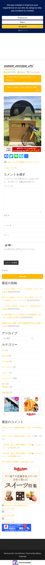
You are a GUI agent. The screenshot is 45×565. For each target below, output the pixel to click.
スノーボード (7, 367)
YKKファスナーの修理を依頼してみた (16, 427)
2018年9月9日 (11, 72)
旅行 (3, 384)
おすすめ (5, 361)
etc (3, 350)
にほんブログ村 (10, 168)
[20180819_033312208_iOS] (22, 121)
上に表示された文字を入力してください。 (20, 249)
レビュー (5, 372)
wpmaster (25, 462)
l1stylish (22, 72)
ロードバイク (7, 378)
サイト (6, 235)
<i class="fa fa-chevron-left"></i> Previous (21, 78)
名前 (7, 215)
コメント (8, 186)
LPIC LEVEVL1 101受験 (10, 462)
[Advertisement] (22, 37)
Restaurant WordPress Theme (18, 553)
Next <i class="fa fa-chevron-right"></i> (23, 88)
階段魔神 (13, 456)
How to (5, 356)
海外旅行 (5, 387)
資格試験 (5, 392)
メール (7, 225)
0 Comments (34, 72)
